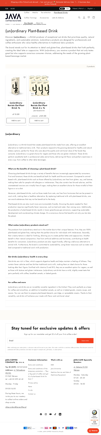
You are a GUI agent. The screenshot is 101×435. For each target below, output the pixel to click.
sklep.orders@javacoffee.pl (15, 407)
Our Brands (16, 24)
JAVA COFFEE (47, 431)
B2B (52, 365)
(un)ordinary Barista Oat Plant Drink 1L (16, 105)
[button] (26, 12)
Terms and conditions (35, 365)
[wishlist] (89, 17)
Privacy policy (33, 383)
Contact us (32, 394)
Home (7, 24)
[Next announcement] (95, 3)
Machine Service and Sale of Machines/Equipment (61, 373)
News (30, 386)
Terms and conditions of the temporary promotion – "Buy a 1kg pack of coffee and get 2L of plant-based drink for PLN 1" (38, 374)
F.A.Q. (30, 390)
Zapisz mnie (85, 341)
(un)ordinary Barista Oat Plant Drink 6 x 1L (39, 105)
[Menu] (98, 410)
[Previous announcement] (6, 3)
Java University (56, 369)
